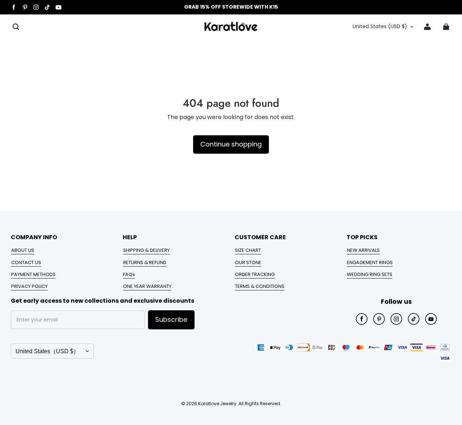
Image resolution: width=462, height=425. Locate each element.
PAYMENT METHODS (33, 274)
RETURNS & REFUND (144, 262)
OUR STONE (248, 262)
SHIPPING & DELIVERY (146, 250)
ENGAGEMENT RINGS (370, 262)
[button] (16, 27)
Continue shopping (231, 144)
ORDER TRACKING (255, 274)
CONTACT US (26, 262)
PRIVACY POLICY (29, 286)
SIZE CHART (248, 250)
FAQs (129, 274)
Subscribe (171, 319)
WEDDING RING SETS (369, 274)
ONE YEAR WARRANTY (147, 286)
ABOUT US (22, 250)
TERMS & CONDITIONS (259, 286)
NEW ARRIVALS (363, 250)
